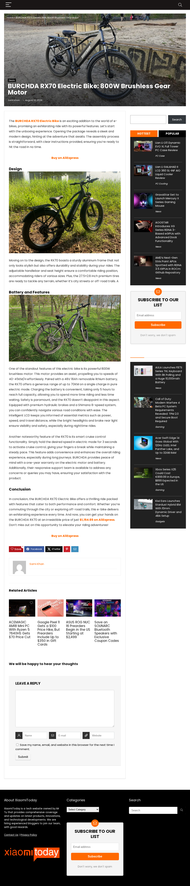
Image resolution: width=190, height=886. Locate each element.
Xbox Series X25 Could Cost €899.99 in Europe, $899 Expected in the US (167, 477)
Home (10, 17)
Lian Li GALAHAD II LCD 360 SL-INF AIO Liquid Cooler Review (167, 172)
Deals (12, 80)
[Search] (180, 5)
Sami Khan (14, 100)
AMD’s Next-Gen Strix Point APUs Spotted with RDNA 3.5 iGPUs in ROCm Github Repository (168, 265)
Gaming (159, 426)
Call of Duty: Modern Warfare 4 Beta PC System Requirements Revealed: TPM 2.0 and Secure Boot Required (167, 410)
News (158, 211)
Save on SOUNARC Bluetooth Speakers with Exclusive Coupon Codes (106, 631)
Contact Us (11, 835)
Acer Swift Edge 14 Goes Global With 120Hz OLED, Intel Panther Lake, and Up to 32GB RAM (167, 445)
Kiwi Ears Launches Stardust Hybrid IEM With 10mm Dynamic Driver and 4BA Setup (168, 508)
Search (135, 113)
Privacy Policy (28, 835)
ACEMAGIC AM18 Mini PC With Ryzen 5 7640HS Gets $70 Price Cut (19, 629)
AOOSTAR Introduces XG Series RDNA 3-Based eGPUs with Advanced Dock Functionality (167, 231)
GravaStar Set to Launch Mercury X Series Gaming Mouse (167, 200)
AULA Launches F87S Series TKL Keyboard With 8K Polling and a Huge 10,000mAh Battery (168, 375)
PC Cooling (161, 183)
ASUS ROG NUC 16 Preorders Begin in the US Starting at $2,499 (78, 629)
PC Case (159, 155)
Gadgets (160, 521)
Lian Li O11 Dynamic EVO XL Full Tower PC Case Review (167, 146)
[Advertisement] (95, 50)
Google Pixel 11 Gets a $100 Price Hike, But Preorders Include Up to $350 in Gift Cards (48, 633)
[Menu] (8, 5)
